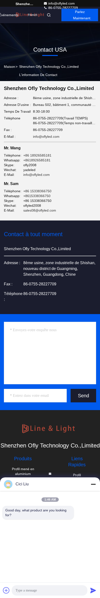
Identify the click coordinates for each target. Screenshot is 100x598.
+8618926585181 (36, 160)
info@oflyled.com (61, 3)
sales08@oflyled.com (39, 210)
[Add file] (6, 590)
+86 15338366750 (37, 191)
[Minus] (93, 484)
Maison (9, 67)
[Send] (93, 590)
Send (83, 395)
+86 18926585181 (37, 155)
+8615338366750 (36, 196)
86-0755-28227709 (62, 8)
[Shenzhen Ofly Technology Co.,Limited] (50, 429)
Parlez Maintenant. (82, 15)
